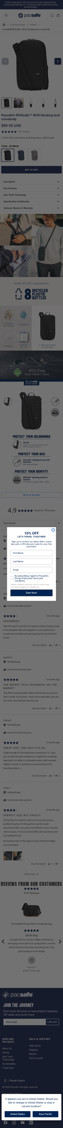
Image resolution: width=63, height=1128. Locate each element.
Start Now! (31, 592)
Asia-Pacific (45, 1114)
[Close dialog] (53, 529)
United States (17, 1114)
